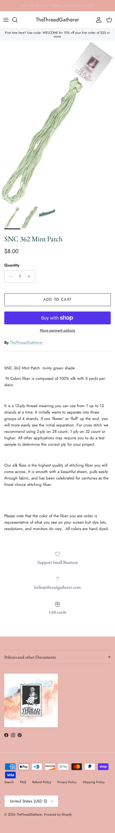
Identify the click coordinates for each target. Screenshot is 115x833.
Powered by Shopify (58, 814)
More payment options (57, 330)
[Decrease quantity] (9, 276)
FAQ (23, 782)
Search (9, 782)
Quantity (11, 265)
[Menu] (6, 20)
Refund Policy (41, 782)
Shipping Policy (94, 782)
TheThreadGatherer (26, 343)
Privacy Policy (66, 782)
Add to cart (57, 299)
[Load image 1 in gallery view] (57, 122)
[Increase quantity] (30, 276)
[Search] (18, 20)
